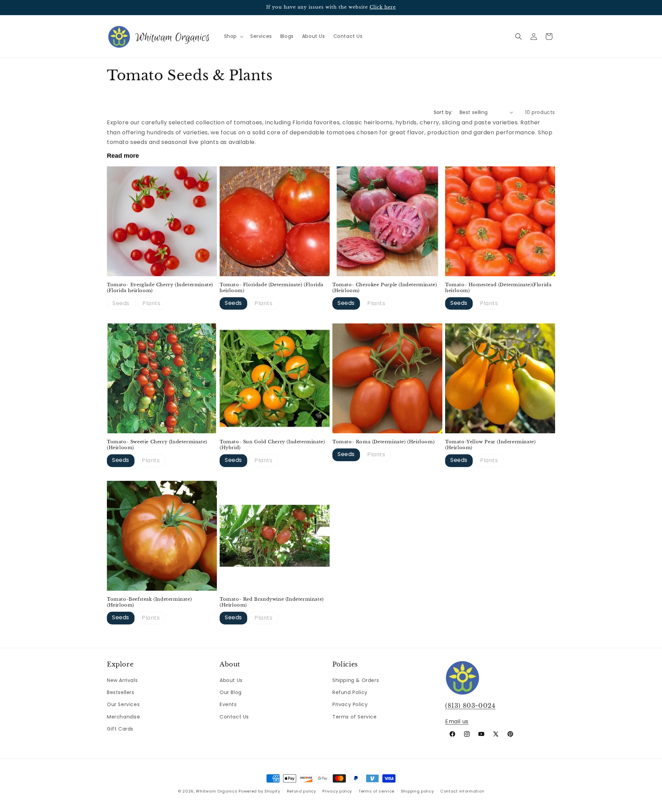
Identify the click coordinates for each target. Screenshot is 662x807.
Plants (151, 303)
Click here (383, 7)
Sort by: (443, 112)
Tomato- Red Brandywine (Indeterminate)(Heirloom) (272, 602)
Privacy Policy (350, 704)
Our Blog (231, 692)
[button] (233, 36)
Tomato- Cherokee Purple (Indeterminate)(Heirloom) (384, 287)
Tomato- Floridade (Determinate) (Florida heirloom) (271, 287)
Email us (457, 721)
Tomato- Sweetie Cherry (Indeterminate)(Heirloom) (157, 445)
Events (228, 704)
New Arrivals (122, 680)
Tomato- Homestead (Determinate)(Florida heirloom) (498, 287)
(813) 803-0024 (470, 706)
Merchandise (123, 716)
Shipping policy (417, 791)
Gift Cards (120, 728)
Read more (123, 155)
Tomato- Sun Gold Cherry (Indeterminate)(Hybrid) (272, 445)
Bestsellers (120, 692)
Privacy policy (337, 791)
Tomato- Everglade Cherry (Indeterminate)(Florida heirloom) (160, 287)
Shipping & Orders (355, 680)
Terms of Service (354, 716)
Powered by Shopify (259, 791)
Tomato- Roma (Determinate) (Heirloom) (383, 442)
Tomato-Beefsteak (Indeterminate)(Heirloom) (149, 602)
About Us (231, 680)
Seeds (121, 303)
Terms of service (376, 791)
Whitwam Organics (216, 791)
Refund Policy (350, 692)
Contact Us (234, 716)
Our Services (123, 704)
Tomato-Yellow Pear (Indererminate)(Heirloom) (490, 445)
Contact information (462, 791)
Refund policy (301, 791)
